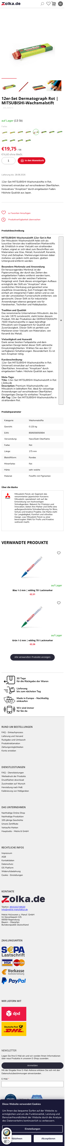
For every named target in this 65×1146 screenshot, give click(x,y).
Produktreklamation (11, 743)
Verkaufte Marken (10, 827)
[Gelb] (12, 132)
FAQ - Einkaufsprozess (12, 732)
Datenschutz (7, 864)
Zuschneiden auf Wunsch (13, 783)
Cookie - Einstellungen (12, 875)
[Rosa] (28, 132)
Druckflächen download (13, 780)
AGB (4, 857)
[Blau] (52, 132)
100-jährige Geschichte (12, 820)
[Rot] (36, 132)
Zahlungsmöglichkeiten (12, 747)
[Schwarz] (28, 140)
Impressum (7, 853)
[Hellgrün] (5, 140)
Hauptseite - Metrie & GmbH (15, 831)
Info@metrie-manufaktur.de (15, 909)
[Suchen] (42, 4)
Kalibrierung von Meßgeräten (15, 791)
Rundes (32, 457)
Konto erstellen (9, 750)
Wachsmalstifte (36, 420)
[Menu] (60, 4)
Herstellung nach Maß (12, 787)
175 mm (33, 451)
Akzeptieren (48, 1138)
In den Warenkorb (34, 160)
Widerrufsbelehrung (11, 871)
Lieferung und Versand (12, 736)
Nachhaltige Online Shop (13, 813)
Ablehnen (16, 1138)
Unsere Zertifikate (10, 824)
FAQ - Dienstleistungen (13, 772)
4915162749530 (17, 907)
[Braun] (20, 140)
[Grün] (12, 140)
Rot (30, 463)
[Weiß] (5, 132)
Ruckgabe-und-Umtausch (14, 740)
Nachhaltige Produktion (13, 816)
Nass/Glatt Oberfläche (39, 438)
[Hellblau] (60, 132)
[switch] (6, 1141)
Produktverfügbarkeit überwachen (24, 219)
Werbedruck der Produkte (14, 776)
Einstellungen (32, 1129)
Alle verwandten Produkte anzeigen (32, 657)
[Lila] (44, 132)
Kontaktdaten (8, 860)
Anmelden (32, 1065)
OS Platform (7, 867)
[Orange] (20, 132)
